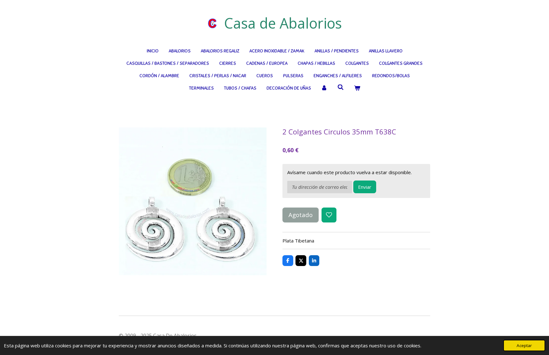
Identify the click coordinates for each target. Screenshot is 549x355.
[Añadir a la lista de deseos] (329, 215)
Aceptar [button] (524, 345)
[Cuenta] (324, 88)
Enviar (364, 187)
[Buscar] (340, 88)
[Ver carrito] (357, 88)
